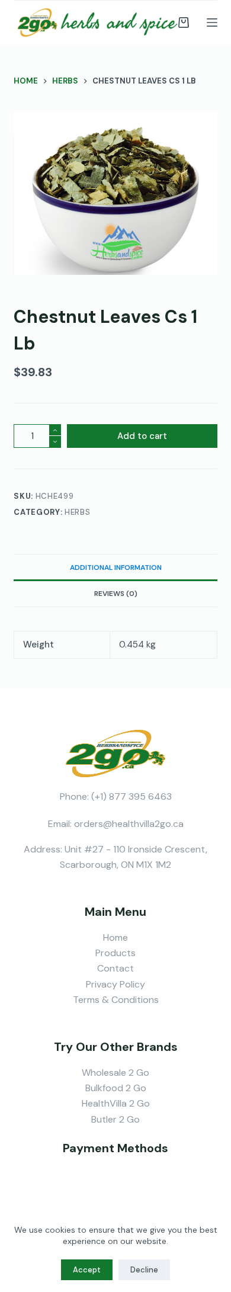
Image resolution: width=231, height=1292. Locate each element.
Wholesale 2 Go (115, 1072)
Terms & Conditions (116, 999)
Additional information (116, 567)
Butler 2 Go (115, 1119)
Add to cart (142, 436)
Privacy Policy (115, 984)
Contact (115, 968)
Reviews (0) (115, 593)
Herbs (77, 512)
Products (115, 953)
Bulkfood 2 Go (115, 1088)
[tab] (115, 567)
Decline (144, 1270)
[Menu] (212, 22)
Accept (87, 1270)
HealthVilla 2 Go (116, 1103)
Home (115, 937)
